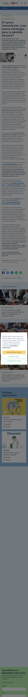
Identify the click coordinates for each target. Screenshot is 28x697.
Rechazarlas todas (14, 356)
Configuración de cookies (14, 360)
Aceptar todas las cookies (14, 352)
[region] (14, 348)
